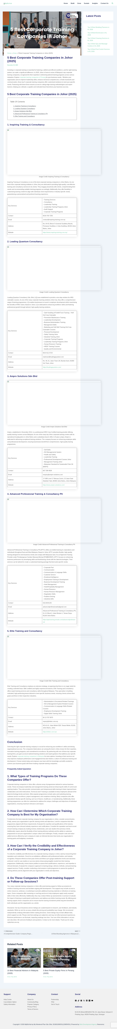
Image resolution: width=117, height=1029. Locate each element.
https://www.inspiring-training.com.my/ (55, 232)
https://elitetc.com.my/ (50, 732)
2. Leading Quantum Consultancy (24, 108)
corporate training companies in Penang (33, 77)
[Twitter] (84, 1000)
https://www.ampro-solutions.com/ (54, 485)
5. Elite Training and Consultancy (24, 116)
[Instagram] (81, 1000)
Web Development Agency (88, 1024)
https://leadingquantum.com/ (52, 367)
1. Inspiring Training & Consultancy (24, 106)
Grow (8, 976)
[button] (112, 3)
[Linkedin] (87, 1000)
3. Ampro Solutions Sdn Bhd (22, 111)
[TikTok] (78, 1000)
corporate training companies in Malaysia (30, 756)
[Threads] (89, 1000)
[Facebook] (76, 1000)
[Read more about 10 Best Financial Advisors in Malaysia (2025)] (24, 958)
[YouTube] (92, 1000)
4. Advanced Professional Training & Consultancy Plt (30, 113)
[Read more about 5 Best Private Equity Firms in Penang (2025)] (60, 958)
